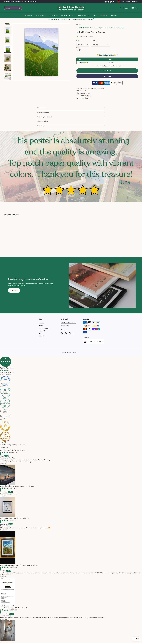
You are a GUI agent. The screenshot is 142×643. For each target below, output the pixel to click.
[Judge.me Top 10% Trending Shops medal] (71, 436)
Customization (42, 121)
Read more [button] (3, 464)
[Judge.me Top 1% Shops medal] (71, 426)
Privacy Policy (42, 331)
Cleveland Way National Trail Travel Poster (16, 518)
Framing (93, 41)
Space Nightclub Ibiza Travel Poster (14, 450)
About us (41, 323)
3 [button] (1, 642)
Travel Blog (42, 336)
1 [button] (0, 642)
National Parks (66, 15)
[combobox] (13, 8)
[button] (5, 362)
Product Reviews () (7, 445)
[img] (4, 452)
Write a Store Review (6, 374)
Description (41, 108)
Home (77, 24)
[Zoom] (41, 51)
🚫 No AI (104, 15)
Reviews (114, 15)
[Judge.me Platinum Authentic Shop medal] (71, 393)
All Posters (29, 15)
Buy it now (107, 76)
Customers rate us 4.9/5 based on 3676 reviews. (103, 28)
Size (77, 41)
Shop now (14, 290)
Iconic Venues (82, 15)
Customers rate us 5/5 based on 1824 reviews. (73, 19)
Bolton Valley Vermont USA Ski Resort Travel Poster (19, 486)
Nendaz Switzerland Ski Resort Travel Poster (17, 608)
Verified (2, 443)
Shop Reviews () (19, 445)
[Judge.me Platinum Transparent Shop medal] (71, 403)
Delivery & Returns (44, 328)
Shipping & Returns (44, 117)
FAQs (40, 333)
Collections (40, 15)
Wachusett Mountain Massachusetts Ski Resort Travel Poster (21, 565)
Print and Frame (43, 112)
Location (53, 15)
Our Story (41, 126)
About (95, 15)
